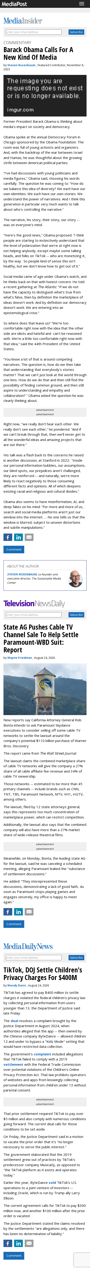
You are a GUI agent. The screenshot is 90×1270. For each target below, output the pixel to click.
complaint (42, 1054)
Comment (13, 549)
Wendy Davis (16, 985)
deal (14, 1020)
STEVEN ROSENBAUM (21, 574)
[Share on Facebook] (7, 537)
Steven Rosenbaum (21, 65)
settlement (13, 1064)
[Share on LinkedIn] (18, 537)
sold (52, 1182)
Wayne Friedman (19, 658)
